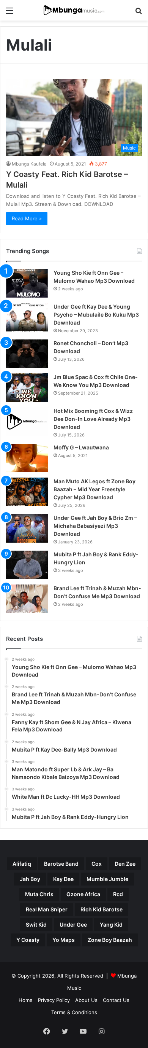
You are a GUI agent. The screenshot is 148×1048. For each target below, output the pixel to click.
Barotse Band (61, 863)
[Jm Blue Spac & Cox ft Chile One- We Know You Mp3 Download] (27, 387)
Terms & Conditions (74, 1012)
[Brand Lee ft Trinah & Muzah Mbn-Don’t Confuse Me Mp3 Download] (27, 599)
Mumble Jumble (107, 879)
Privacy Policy (54, 1000)
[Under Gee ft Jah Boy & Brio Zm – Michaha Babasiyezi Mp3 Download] (27, 528)
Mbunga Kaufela (29, 164)
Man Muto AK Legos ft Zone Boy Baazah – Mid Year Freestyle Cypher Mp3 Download (94, 489)
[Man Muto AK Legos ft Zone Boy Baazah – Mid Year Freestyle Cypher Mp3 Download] (27, 492)
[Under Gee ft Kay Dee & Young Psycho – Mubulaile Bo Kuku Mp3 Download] (27, 317)
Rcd (118, 894)
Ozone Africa (83, 894)
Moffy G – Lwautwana (81, 447)
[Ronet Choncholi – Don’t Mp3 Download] (27, 353)
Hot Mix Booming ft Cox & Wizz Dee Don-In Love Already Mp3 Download (93, 419)
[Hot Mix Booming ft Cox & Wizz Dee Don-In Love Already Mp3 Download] (27, 421)
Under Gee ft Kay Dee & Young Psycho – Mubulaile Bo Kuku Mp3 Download (96, 314)
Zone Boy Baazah (110, 940)
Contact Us (116, 1000)
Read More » (27, 218)
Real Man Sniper (47, 909)
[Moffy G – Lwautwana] (27, 458)
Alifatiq (22, 863)
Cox (96, 863)
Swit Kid (36, 924)
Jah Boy (30, 879)
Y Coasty (27, 940)
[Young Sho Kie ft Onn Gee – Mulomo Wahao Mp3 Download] (27, 283)
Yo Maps (63, 940)
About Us (86, 1000)
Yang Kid (111, 924)
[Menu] (9, 13)
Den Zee (125, 863)
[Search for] (138, 13)
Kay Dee (63, 879)
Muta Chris (39, 894)
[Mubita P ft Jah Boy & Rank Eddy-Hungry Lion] (27, 565)
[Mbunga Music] (74, 10)
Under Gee (73, 924)
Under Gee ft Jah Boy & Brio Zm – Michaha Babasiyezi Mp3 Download (95, 525)
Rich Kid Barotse (101, 909)
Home (26, 1000)
